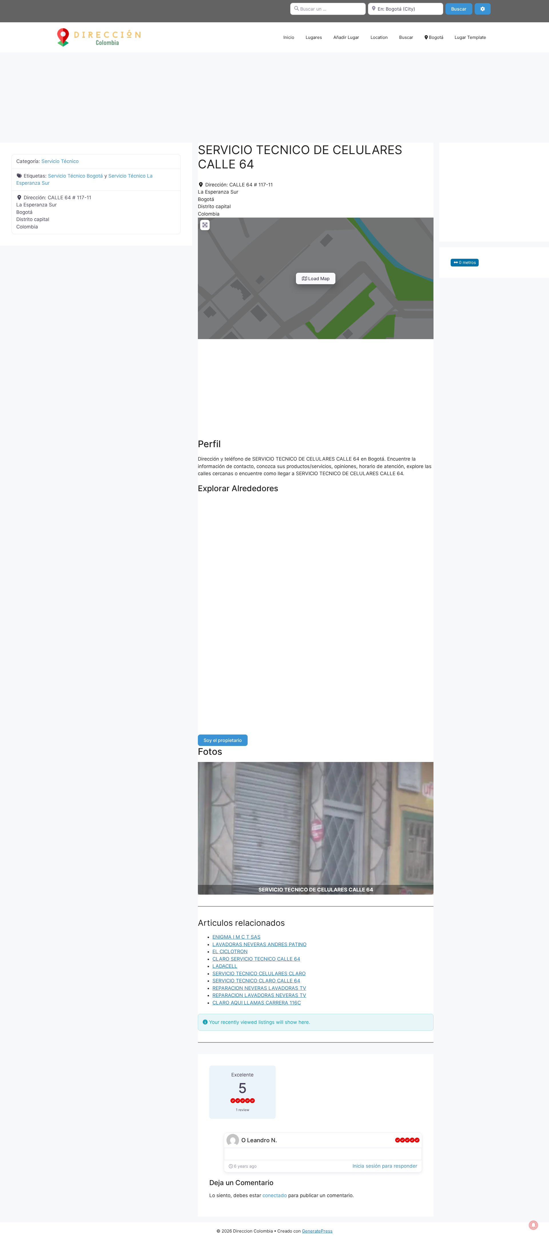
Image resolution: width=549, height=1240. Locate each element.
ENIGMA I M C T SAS (236, 937)
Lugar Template (470, 37)
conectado (274, 1195)
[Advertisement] (274, 95)
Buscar (461, 9)
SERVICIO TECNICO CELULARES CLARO (259, 973)
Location (379, 37)
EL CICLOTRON (230, 951)
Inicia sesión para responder (385, 1166)
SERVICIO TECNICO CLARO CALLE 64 (256, 981)
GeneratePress (317, 1231)
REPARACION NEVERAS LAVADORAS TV (259, 988)
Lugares (314, 37)
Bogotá (435, 37)
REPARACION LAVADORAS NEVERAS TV (259, 995)
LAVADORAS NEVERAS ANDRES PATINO (259, 944)
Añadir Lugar (346, 37)
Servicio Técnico (60, 161)
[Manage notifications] (533, 1225)
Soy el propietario (223, 740)
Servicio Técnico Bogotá (75, 176)
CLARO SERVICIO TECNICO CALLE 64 (256, 959)
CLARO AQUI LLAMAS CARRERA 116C (256, 1003)
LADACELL (224, 966)
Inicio (288, 37)
